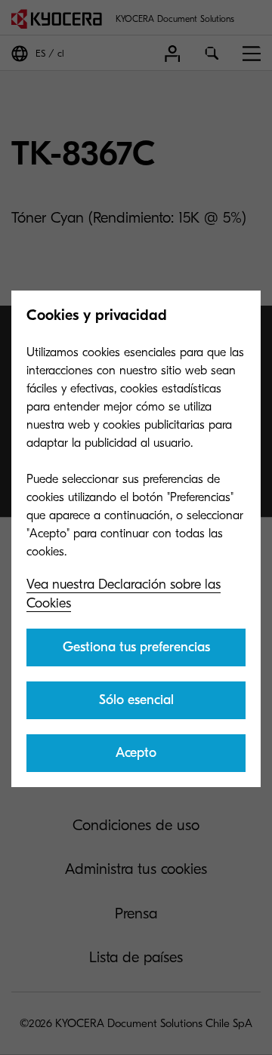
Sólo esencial (136, 700)
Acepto (136, 753)
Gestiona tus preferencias (136, 647)
